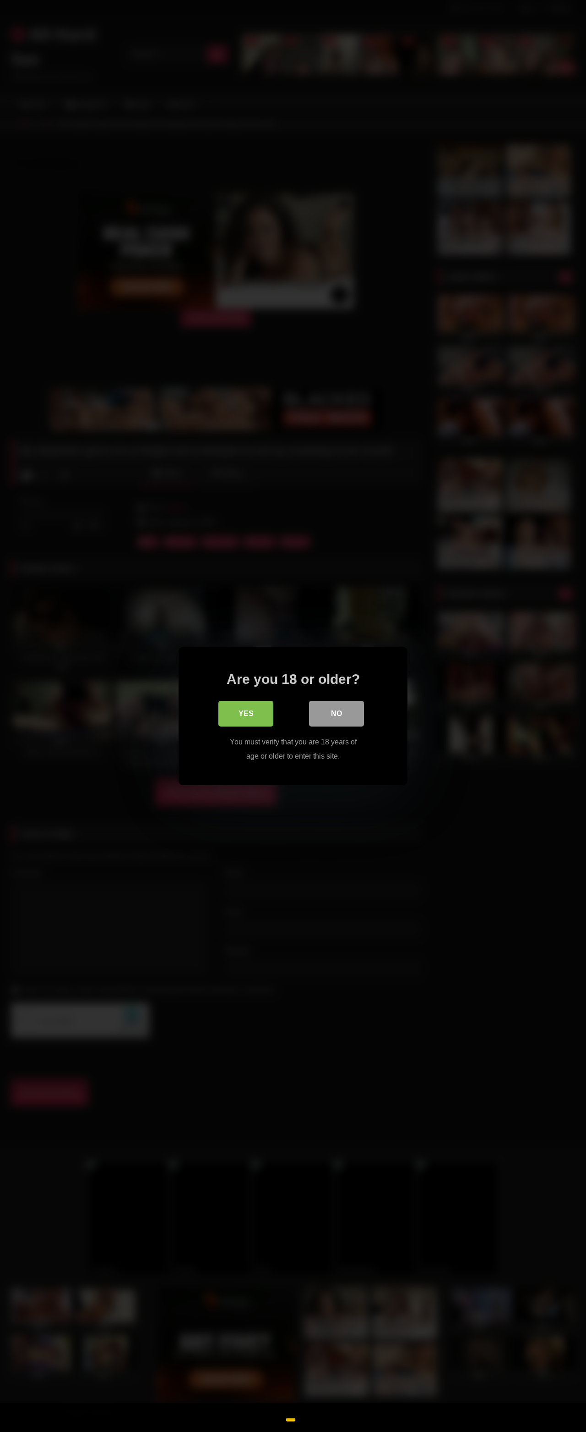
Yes (246, 713)
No (336, 713)
